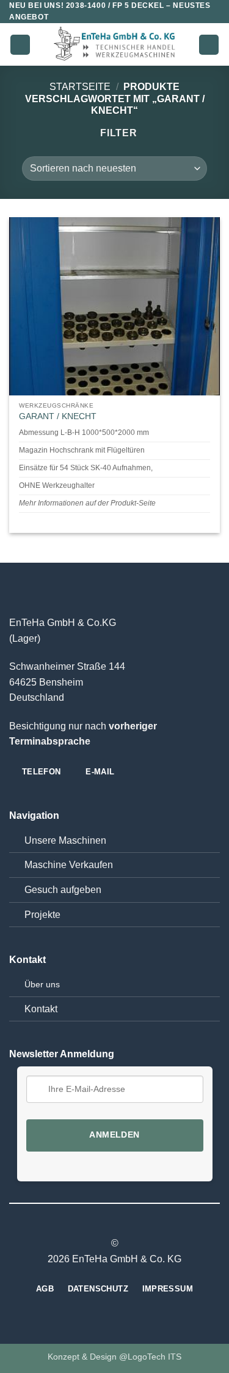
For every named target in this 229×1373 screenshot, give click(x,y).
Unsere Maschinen (65, 840)
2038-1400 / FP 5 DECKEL (115, 5)
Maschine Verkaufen (68, 865)
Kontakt (40, 1009)
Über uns (42, 984)
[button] (20, 45)
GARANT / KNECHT (57, 416)
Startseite (80, 87)
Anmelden (114, 1134)
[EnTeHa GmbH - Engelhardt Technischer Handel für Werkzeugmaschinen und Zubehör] (115, 45)
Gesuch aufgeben (62, 890)
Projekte (42, 914)
